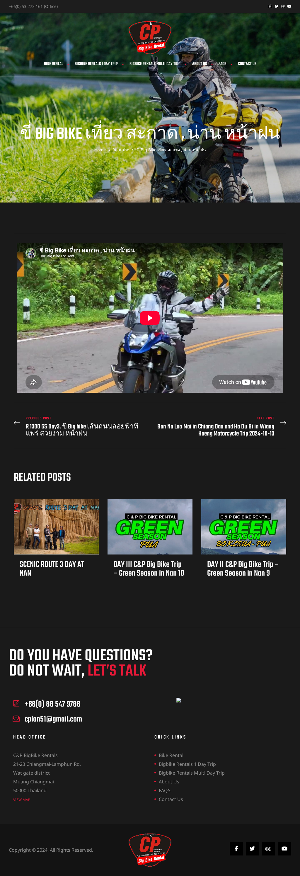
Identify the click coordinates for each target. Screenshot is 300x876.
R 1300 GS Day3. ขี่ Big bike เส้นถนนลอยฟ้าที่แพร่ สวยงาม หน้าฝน (80, 427)
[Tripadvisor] (283, 6)
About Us (199, 64)
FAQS (222, 64)
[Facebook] (270, 6)
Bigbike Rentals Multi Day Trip (154, 64)
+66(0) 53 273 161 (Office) (33, 6)
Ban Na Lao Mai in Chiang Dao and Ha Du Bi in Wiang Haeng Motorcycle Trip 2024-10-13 (219, 427)
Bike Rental (53, 64)
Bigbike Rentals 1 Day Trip (96, 64)
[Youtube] (289, 6)
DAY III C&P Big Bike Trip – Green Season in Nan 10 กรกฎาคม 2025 (148, 573)
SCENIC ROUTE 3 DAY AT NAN (52, 569)
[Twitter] (276, 6)
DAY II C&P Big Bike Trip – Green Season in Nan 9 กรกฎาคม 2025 (243, 573)
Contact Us (247, 64)
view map (21, 799)
